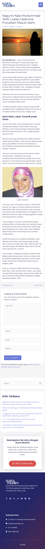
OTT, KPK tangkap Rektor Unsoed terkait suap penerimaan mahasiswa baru (18, 420)
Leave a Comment (8, 26)
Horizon (19, 26)
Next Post (39, 285)
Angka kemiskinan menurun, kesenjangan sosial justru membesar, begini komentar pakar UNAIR (20, 403)
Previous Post (7, 285)
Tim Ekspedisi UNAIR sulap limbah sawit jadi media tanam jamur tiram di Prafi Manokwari (22, 426)
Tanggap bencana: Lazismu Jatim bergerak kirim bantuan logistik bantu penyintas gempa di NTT (22, 414)
